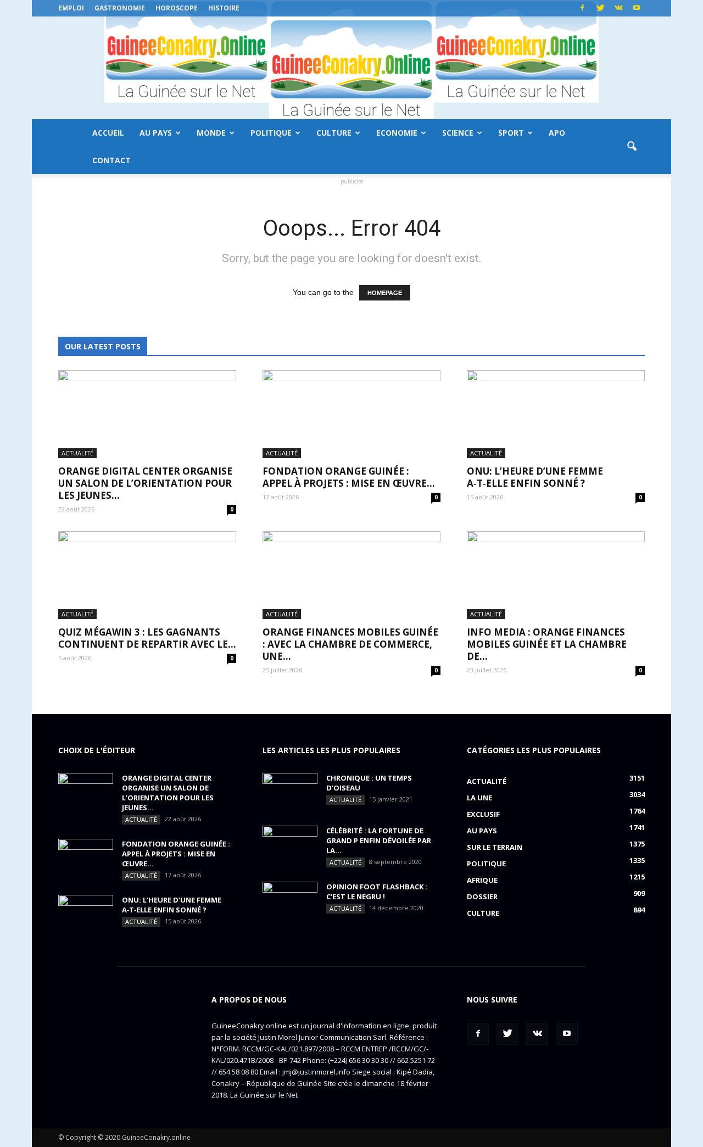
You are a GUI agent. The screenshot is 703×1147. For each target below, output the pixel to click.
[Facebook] (582, 8)
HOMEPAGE (384, 292)
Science (457, 132)
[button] (631, 146)
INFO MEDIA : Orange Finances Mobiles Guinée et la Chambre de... (547, 644)
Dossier (482, 896)
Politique (271, 132)
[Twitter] (600, 8)
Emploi (71, 8)
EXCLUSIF (483, 814)
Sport (511, 132)
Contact (111, 160)
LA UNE (479, 798)
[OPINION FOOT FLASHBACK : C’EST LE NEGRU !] (290, 901)
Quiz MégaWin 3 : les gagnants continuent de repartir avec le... (147, 638)
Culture (334, 132)
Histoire (223, 8)
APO (557, 132)
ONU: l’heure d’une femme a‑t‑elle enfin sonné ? (535, 477)
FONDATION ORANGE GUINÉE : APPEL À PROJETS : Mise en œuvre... (349, 477)
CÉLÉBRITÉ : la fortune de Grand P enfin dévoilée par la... (378, 840)
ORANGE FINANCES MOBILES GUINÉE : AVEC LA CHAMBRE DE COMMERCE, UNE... (350, 644)
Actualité (77, 453)
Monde (211, 132)
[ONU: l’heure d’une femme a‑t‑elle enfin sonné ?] (556, 414)
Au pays (156, 132)
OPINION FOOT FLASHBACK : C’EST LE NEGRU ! (376, 891)
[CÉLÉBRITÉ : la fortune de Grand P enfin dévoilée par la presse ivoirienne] (290, 845)
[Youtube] (636, 8)
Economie (396, 132)
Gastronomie (119, 8)
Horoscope (176, 8)
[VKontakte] (618, 8)
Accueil (108, 132)
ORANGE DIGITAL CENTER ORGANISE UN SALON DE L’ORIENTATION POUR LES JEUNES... (145, 483)
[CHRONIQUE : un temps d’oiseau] (290, 792)
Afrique (482, 880)
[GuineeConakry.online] (351, 67)
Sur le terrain (494, 847)
